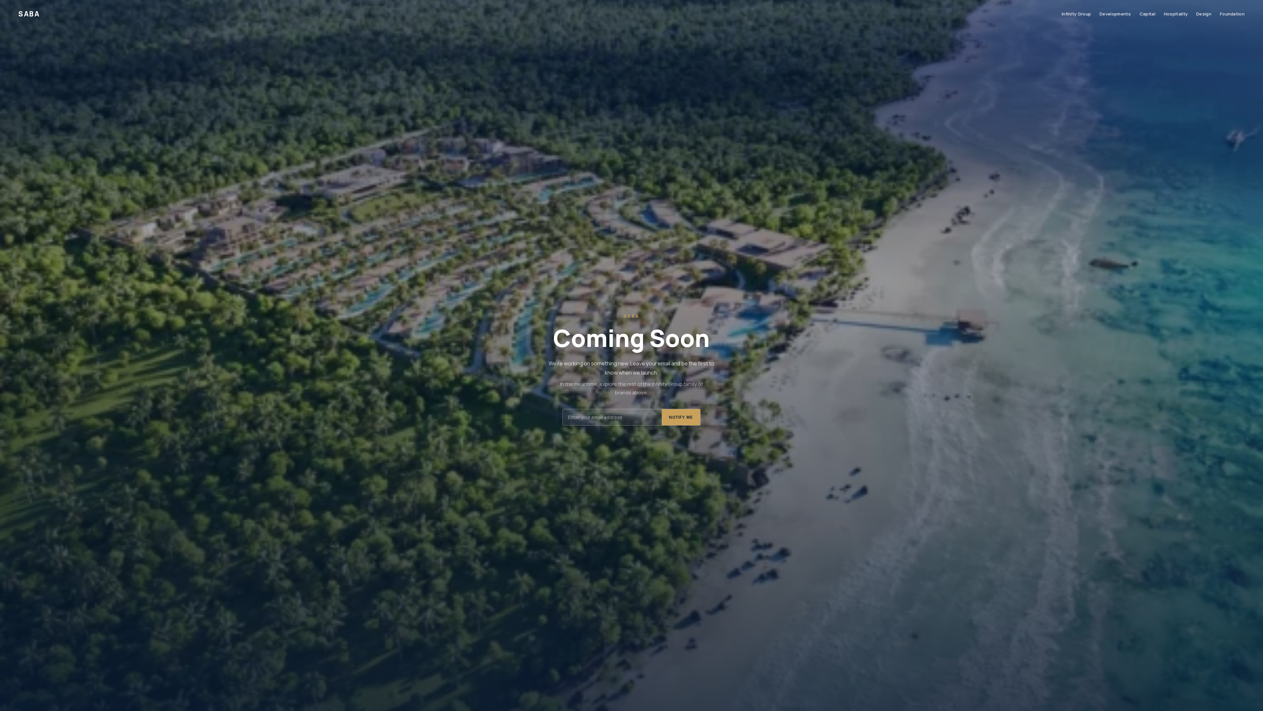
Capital (1147, 14)
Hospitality (1176, 14)
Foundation (1232, 14)
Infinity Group (1076, 14)
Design (1203, 14)
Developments (1115, 14)
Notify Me (681, 417)
